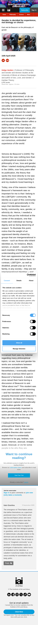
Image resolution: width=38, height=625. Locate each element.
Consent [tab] (7, 280)
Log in (26, 482)
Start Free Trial (19, 475)
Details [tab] (19, 280)
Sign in (6, 493)
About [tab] (31, 280)
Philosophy (12, 14)
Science (21, 14)
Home (4, 14)
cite (7, 60)
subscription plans (15, 467)
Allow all (19, 343)
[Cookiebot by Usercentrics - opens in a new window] (27, 275)
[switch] (33, 321)
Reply (7, 563)
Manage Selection (19, 349)
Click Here (19, 612)
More (28, 14)
